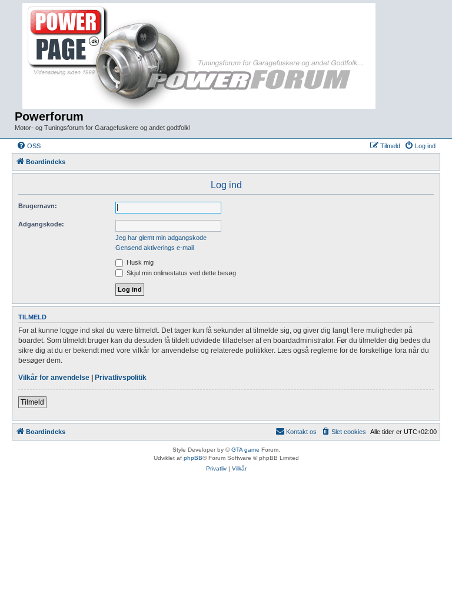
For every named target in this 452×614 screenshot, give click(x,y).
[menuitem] (28, 146)
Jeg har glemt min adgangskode (161, 237)
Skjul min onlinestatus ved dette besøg (180, 272)
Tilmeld (32, 402)
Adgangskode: (41, 224)
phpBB (193, 458)
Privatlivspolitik (121, 377)
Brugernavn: (37, 205)
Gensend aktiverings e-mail (154, 247)
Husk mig (139, 262)
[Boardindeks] (200, 56)
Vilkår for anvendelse (53, 377)
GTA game (245, 449)
